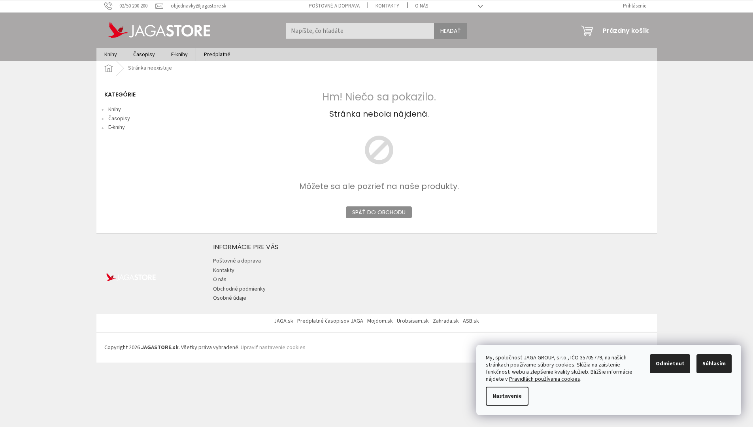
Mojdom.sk (380, 321)
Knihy (114, 109)
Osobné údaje (229, 298)
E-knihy (116, 127)
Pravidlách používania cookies (544, 379)
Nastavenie (507, 396)
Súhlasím (714, 364)
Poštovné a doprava (334, 5)
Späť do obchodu (379, 212)
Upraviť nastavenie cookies (273, 347)
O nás (421, 5)
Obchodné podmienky (239, 289)
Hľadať (450, 31)
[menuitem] (110, 54)
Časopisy (119, 119)
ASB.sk (471, 321)
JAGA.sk (283, 321)
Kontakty (387, 5)
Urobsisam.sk (413, 321)
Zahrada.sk (446, 321)
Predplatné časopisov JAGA (330, 321)
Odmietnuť (670, 364)
